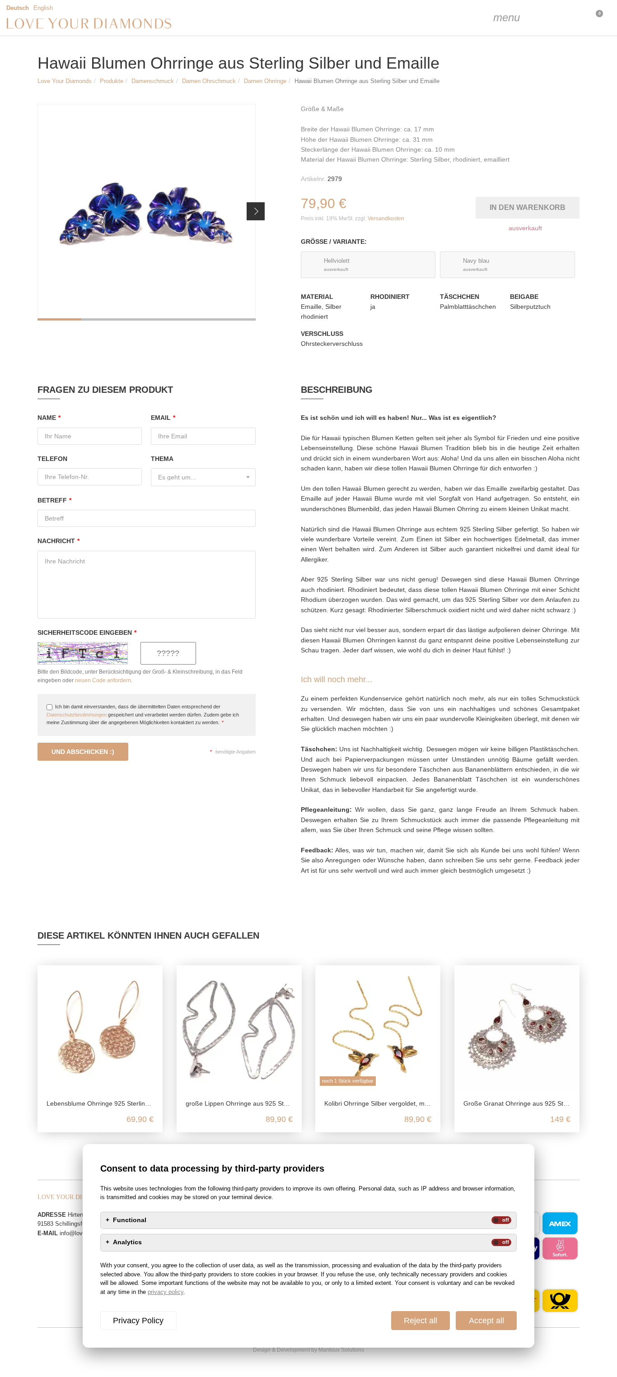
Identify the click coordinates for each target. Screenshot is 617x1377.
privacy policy (165, 1292)
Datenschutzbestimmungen (77, 714)
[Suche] (526, 18)
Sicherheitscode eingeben (86, 632)
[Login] (549, 18)
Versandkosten (386, 218)
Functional (129, 1220)
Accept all (486, 1320)
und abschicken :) (82, 751)
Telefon (52, 458)
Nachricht (58, 540)
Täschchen (459, 296)
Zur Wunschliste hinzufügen (470, 205)
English (43, 8)
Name (49, 417)
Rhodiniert (390, 296)
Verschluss (322, 333)
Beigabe (524, 296)
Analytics (127, 1242)
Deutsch (17, 8)
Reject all (420, 1320)
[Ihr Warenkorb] (572, 18)
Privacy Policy (138, 1320)
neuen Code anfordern (103, 680)
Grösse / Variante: (334, 241)
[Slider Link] (146, 212)
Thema (162, 458)
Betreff (54, 500)
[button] (256, 211)
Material (317, 296)
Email (163, 417)
